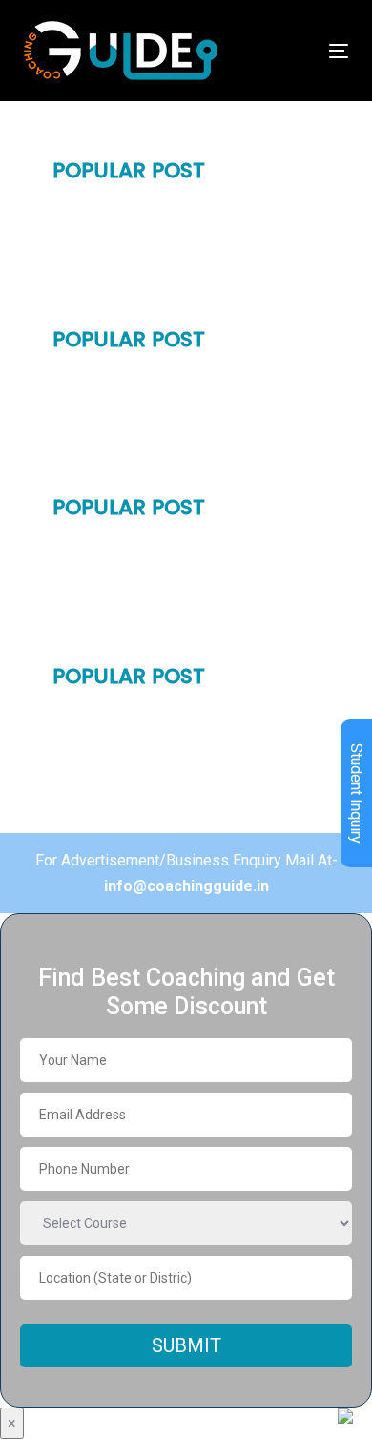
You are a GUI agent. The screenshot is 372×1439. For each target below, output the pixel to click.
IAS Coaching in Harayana (147, 246)
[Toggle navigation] (294, 51)
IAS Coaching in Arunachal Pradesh (179, 819)
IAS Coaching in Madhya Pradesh (171, 381)
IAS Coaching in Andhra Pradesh (169, 751)
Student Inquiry (356, 793)
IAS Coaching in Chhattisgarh (159, 785)
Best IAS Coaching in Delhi (147, 212)
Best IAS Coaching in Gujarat (157, 415)
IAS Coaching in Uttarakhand (157, 448)
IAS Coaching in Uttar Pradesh (161, 313)
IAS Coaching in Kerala (136, 650)
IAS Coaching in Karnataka (150, 617)
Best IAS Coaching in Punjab (153, 279)
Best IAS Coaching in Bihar (147, 549)
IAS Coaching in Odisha (137, 584)
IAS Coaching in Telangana (151, 718)
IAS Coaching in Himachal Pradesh (176, 481)
